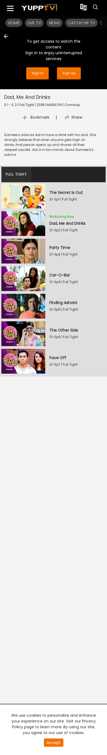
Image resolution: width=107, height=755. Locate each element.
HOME (13, 23)
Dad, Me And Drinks (27, 97)
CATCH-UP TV (81, 23)
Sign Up (69, 73)
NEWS (54, 23)
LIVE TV (34, 23)
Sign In (37, 73)
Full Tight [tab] (16, 174)
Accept (54, 742)
